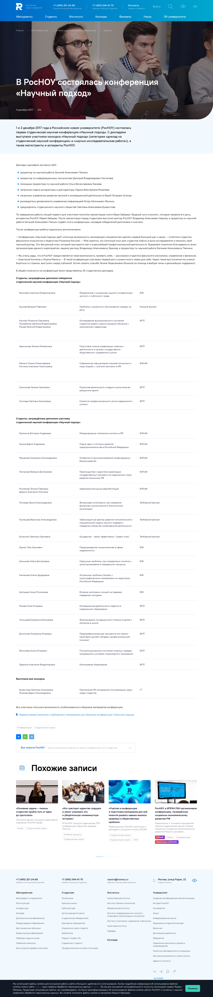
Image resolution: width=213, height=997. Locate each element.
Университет (160, 892)
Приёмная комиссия (26, 943)
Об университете (40, 30)
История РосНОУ (161, 903)
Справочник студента (72, 943)
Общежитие (158, 938)
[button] (99, 856)
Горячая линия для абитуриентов (67, 8)
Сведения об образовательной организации (174, 898)
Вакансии (157, 928)
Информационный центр (164, 918)
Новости (108, 30)
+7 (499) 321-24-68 (64, 5)
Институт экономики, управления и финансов (129, 921)
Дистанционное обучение (28, 928)
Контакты (133, 5)
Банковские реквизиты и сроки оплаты (171, 956)
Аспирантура (22, 908)
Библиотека (67, 933)
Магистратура (22, 903)
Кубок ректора (68, 908)
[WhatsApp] (25, 736)
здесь (38, 986)
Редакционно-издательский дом (168, 923)
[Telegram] (31, 736)
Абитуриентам (24, 892)
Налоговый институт (117, 926)
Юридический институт (118, 908)
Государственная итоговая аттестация (80, 948)
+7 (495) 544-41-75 (103, 5)
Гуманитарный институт (118, 898)
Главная (20, 30)
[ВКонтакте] (18, 736)
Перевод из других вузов (27, 938)
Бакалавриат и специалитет (29, 898)
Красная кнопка (69, 903)
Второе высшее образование (29, 933)
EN (195, 6)
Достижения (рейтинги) (164, 933)
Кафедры (111, 931)
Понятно (193, 988)
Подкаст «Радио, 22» (71, 938)
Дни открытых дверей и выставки (32, 948)
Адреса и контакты (162, 961)
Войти (156, 6)
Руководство (159, 908)
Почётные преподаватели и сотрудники (171, 951)
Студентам (68, 892)
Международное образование (30, 923)
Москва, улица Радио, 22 (172, 879)
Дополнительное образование (30, 918)
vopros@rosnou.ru (117, 879)
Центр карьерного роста (73, 913)
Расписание (67, 898)
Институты (113, 892)
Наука (156, 913)
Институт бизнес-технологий (121, 903)
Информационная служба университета (76, 30)
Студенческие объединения (75, 918)
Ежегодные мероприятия (73, 923)
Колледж (20, 913)
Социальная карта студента (75, 928)
